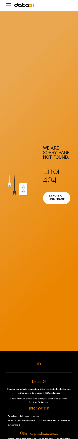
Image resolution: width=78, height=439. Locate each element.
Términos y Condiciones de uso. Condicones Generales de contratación (39, 420)
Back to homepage (57, 198)
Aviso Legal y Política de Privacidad (23, 416)
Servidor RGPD (14, 425)
